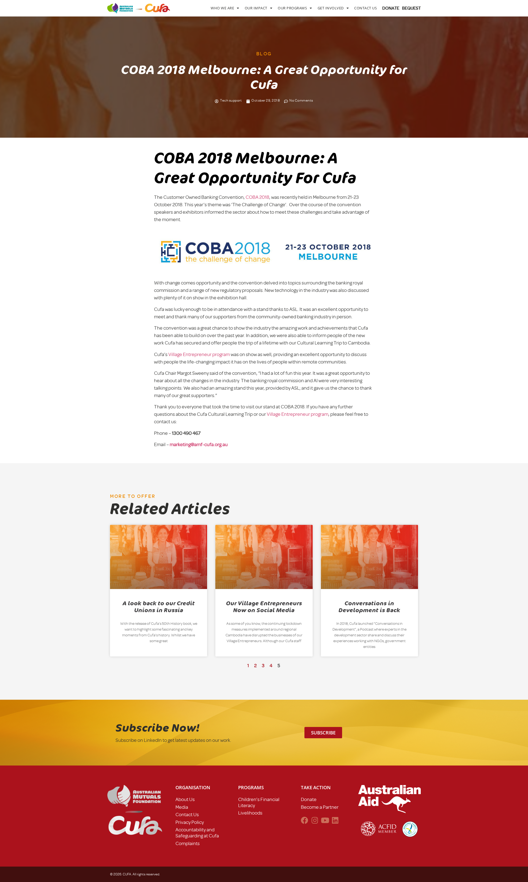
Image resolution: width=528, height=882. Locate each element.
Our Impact (256, 8)
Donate (309, 799)
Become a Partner (320, 807)
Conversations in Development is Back (369, 607)
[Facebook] (304, 820)
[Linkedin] (335, 820)
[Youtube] (325, 820)
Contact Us (365, 8)
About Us (185, 799)
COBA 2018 (257, 197)
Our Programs (292, 8)
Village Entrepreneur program (199, 354)
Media (181, 807)
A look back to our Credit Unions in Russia (159, 607)
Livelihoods (250, 813)
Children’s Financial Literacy (258, 802)
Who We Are (222, 8)
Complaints (187, 843)
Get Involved (331, 8)
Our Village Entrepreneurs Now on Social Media (264, 607)
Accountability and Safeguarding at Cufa (197, 832)
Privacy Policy (189, 822)
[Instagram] (314, 820)
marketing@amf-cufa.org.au (199, 444)
